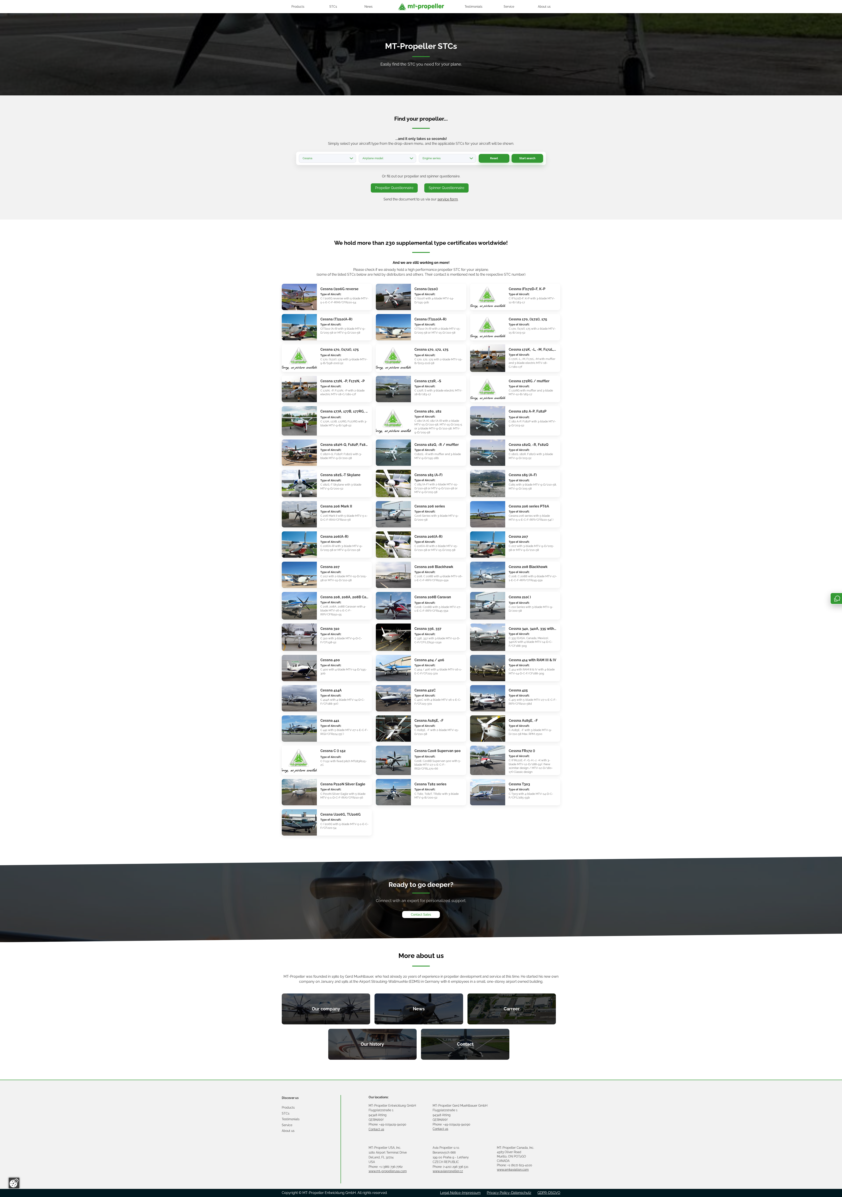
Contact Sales (421, 914)
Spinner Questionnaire (446, 188)
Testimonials (473, 6)
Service (509, 6)
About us (544, 6)
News (368, 6)
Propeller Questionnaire (394, 188)
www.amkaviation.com (513, 1169)
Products (297, 6)
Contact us (376, 1129)
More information (296, 286)
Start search (527, 158)
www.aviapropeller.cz (448, 1171)
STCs (333, 6)
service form (447, 199)
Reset (494, 158)
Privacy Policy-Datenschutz (509, 1193)
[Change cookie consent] (14, 1183)
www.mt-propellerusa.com (388, 1171)
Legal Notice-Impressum (460, 1193)
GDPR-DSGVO (548, 1193)
